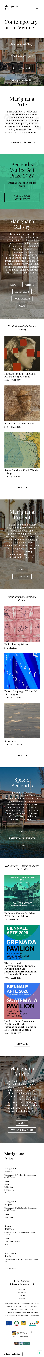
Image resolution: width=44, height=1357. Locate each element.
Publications (22, 298)
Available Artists (22, 1129)
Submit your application (22, 197)
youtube (22, 1298)
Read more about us (22, 142)
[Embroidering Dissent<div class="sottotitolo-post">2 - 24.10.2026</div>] (22, 624)
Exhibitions (22, 291)
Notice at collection (12, 1354)
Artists (29, 284)
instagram (22, 1292)
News (22, 305)
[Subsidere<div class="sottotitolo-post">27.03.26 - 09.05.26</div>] (22, 720)
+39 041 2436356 (21, 1281)
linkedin (22, 1295)
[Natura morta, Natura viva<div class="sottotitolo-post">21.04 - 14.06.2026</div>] (22, 403)
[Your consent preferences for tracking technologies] (40, 1353)
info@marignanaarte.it (22, 1284)
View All (22, 487)
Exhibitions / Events (22, 838)
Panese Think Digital (31, 1315)
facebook (22, 1289)
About (14, 284)
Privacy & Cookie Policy (15, 1312)
